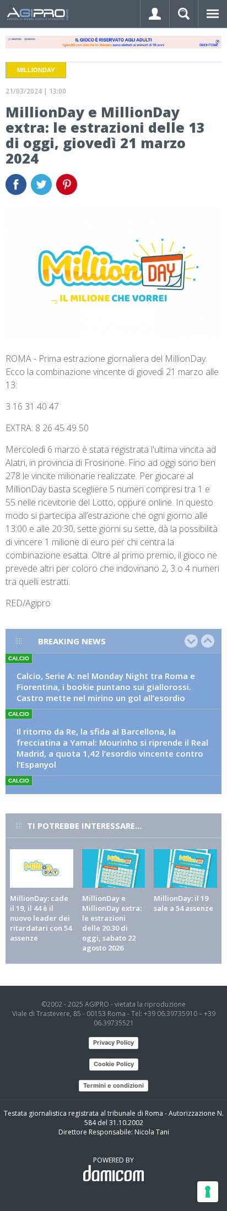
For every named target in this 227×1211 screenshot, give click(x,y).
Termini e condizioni (113, 1085)
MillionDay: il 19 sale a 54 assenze (183, 903)
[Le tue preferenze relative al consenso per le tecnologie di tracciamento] (207, 1191)
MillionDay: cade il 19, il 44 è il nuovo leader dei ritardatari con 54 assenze (41, 918)
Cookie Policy (114, 1064)
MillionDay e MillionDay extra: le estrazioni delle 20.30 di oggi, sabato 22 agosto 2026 (112, 923)
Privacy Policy (113, 1042)
